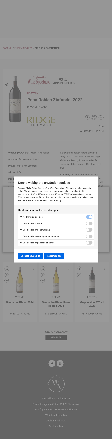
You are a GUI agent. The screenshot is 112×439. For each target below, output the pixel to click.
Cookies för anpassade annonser (38, 243)
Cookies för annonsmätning (36, 230)
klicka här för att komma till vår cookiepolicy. (40, 200)
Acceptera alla (54, 256)
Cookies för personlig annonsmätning (41, 236)
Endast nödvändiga (30, 256)
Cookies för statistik (32, 223)
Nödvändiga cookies (32, 217)
